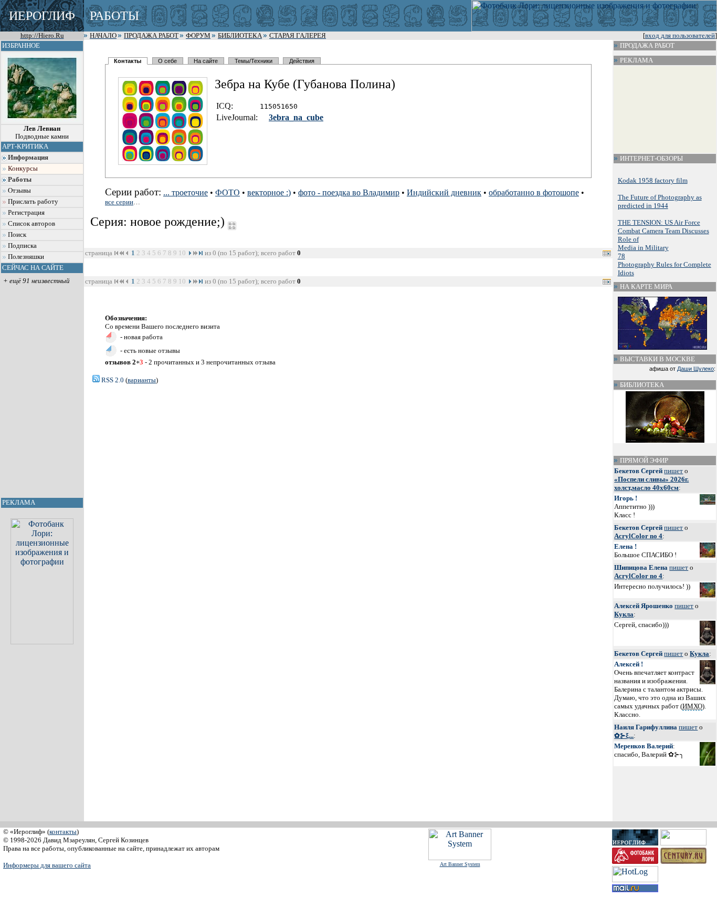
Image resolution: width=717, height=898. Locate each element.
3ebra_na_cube (296, 117)
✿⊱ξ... (624, 735)
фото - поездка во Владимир (348, 192)
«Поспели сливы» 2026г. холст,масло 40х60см (651, 483)
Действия (301, 61)
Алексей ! (628, 664)
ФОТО (227, 192)
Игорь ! (625, 498)
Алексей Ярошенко (643, 606)
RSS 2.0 (112, 380)
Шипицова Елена (641, 567)
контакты (63, 832)
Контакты (127, 61)
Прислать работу (33, 201)
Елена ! (625, 546)
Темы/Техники (253, 61)
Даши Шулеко (695, 369)
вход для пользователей (680, 35)
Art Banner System (460, 864)
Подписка (22, 245)
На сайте (206, 61)
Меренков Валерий (643, 746)
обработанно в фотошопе (534, 192)
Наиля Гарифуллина (645, 727)
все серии (119, 202)
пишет (673, 471)
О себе (167, 61)
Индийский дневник (444, 192)
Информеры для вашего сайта (47, 865)
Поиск (17, 234)
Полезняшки (26, 256)
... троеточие (185, 192)
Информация (28, 157)
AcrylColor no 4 (638, 536)
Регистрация (26, 212)
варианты (142, 380)
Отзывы (19, 190)
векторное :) (269, 192)
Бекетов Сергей (638, 471)
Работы (19, 179)
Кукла (624, 614)
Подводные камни (42, 132)
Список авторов (31, 223)
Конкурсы (23, 168)
